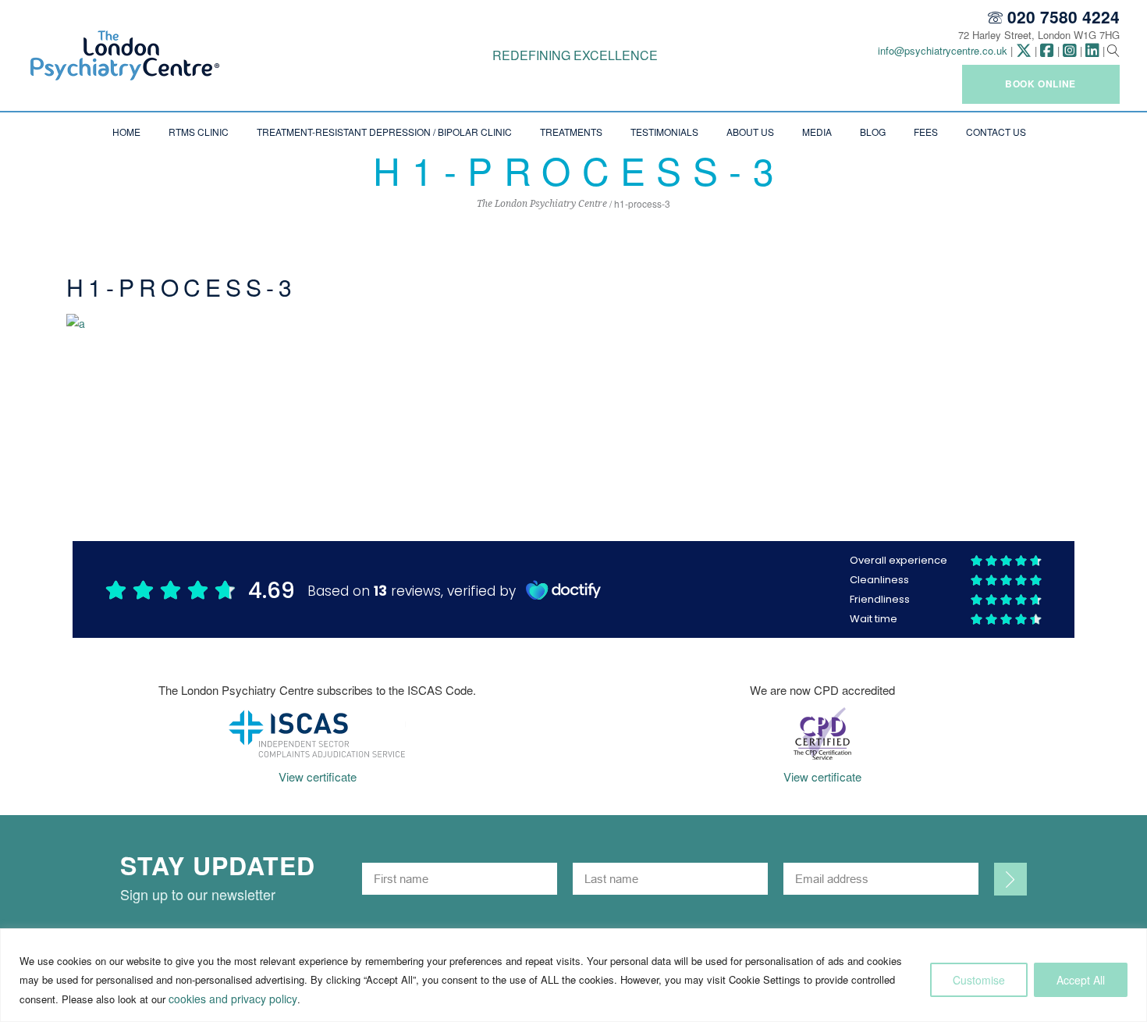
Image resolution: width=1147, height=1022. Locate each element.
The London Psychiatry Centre (542, 203)
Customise (979, 980)
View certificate (318, 776)
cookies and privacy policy (233, 998)
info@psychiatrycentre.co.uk (942, 50)
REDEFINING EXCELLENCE (575, 55)
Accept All (1080, 980)
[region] (573, 975)
